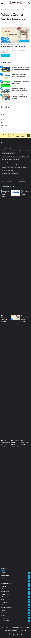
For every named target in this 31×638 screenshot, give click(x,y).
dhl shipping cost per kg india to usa (10, 159)
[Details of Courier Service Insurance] (15, 317)
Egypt (3, 604)
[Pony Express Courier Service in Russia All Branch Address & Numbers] (25, 502)
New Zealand (5, 591)
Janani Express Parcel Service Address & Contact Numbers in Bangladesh (19, 96)
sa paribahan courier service (21, 167)
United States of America (9, 581)
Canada (4, 589)
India (3, 578)
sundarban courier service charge (10, 176)
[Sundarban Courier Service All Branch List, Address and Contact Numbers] (5, 70)
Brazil (3, 610)
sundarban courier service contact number (12, 179)
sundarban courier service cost (9, 181)
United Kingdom (6, 607)
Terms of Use (4, 128)
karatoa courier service (7, 167)
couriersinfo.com (22, 630)
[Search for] (29, 3)
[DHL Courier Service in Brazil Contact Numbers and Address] (25, 377)
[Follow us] (28, 135)
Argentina (4, 602)
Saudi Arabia (5, 620)
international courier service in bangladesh (12, 164)
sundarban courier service (8, 170)
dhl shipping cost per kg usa (8, 162)
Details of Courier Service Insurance (13, 46)
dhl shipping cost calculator (8, 156)
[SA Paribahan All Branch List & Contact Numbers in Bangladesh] (5, 90)
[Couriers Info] (15, 2)
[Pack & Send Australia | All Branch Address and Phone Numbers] (15, 502)
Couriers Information (7, 583)
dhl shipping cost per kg (22, 156)
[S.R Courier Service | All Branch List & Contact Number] (5, 84)
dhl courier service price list (8, 153)
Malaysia (4, 618)
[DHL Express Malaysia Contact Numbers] (25, 252)
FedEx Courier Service (22, 162)
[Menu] (2, 3)
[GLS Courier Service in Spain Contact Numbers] (5, 252)
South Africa (5, 594)
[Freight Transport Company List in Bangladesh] (5, 377)
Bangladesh (5, 575)
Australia (4, 586)
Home (4, 9)
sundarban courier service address (10, 173)
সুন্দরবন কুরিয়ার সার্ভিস (22, 181)
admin (4, 44)
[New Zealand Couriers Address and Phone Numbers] (5, 502)
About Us (3, 114)
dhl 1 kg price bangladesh (8, 148)
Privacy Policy (4, 125)
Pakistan (4, 612)
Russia (4, 597)
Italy (3, 599)
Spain (3, 615)
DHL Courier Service (24, 150)
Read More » (6, 55)
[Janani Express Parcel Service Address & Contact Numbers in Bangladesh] (5, 97)
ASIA (3, 572)
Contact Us (4, 117)
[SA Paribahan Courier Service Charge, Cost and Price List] (5, 77)
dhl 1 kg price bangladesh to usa (9, 150)
